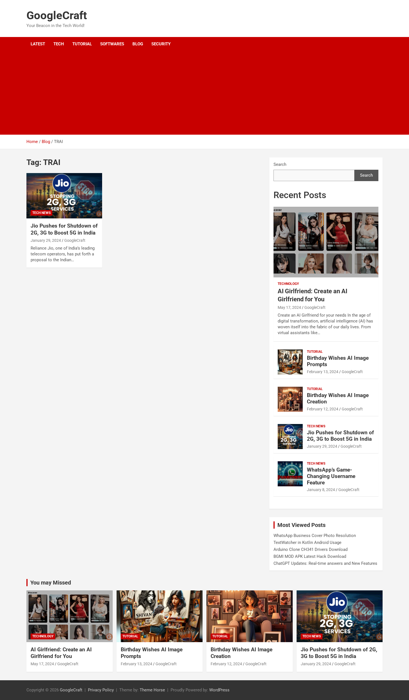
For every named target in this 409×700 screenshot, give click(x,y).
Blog (137, 43)
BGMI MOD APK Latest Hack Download (310, 556)
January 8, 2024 (321, 489)
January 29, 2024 (46, 240)
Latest (38, 43)
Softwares (112, 43)
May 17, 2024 (289, 307)
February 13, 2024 (322, 371)
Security (161, 43)
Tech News (41, 213)
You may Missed (50, 582)
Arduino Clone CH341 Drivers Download (311, 549)
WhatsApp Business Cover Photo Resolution (315, 535)
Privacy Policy (101, 689)
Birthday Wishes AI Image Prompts (338, 361)
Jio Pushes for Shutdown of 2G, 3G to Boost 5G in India (64, 229)
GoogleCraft (56, 15)
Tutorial (82, 43)
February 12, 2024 (322, 409)
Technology (288, 284)
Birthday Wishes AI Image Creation (338, 398)
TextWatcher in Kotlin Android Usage (307, 542)
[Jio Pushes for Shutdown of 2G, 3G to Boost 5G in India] (64, 196)
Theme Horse (152, 689)
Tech (58, 43)
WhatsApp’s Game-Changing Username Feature (331, 476)
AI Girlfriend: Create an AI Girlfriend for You (61, 653)
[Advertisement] (197, 93)
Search (280, 164)
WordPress (219, 689)
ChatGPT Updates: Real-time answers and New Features (325, 563)
